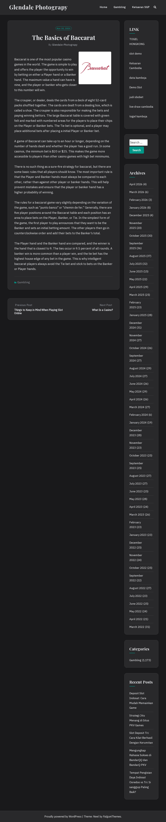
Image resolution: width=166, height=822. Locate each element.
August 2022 (137, 588)
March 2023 (136, 514)
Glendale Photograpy (38, 7)
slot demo (135, 53)
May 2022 (135, 611)
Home (103, 7)
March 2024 (136, 407)
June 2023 (136, 491)
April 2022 (135, 619)
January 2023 (138, 535)
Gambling (120, 7)
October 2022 (138, 568)
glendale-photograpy (64, 44)
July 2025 (135, 264)
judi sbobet (136, 97)
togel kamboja (138, 116)
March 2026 (136, 192)
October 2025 (138, 235)
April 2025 (135, 287)
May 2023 (135, 499)
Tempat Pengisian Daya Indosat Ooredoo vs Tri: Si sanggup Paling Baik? (140, 782)
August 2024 (137, 368)
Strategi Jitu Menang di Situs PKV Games (139, 720)
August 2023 (137, 476)
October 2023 (138, 455)
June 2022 (136, 603)
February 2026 (138, 200)
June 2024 (136, 384)
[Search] (155, 7)
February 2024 (138, 415)
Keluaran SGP (141, 7)
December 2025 (139, 215)
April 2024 (135, 399)
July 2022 (135, 596)
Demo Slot (135, 87)
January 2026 (138, 207)
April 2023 (135, 507)
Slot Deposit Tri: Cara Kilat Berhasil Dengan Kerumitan (141, 737)
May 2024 (135, 391)
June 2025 (136, 271)
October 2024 (138, 348)
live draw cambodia (141, 106)
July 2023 (135, 483)
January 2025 (138, 315)
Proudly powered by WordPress (63, 816)
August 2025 (137, 256)
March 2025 (136, 295)
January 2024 (138, 422)
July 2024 (135, 376)
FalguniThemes (112, 816)
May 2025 (135, 279)
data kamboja (137, 78)
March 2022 (136, 627)
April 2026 (135, 184)
